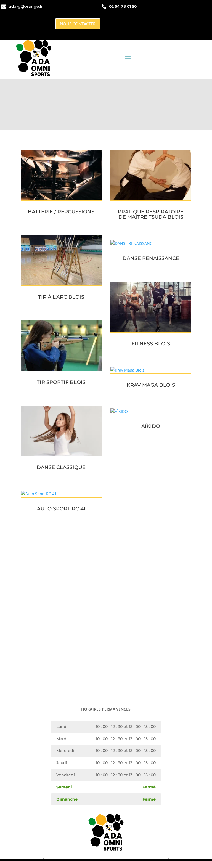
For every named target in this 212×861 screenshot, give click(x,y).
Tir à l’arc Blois (61, 297)
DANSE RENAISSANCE (151, 258)
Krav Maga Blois (151, 385)
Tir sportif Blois (61, 382)
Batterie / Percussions (61, 212)
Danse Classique (61, 467)
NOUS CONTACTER (78, 24)
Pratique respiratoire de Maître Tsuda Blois (151, 214)
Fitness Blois (151, 344)
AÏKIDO (150, 426)
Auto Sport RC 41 (61, 509)
